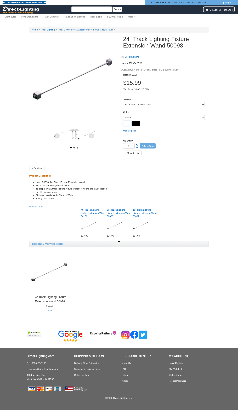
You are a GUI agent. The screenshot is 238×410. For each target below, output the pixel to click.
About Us (126, 363)
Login (227, 2)
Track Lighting (50, 16)
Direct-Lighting (132, 56)
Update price (129, 130)
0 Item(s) (215, 9)
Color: (126, 112)
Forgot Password (177, 381)
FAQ (123, 369)
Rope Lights (96, 16)
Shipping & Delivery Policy (87, 369)
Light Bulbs (10, 16)
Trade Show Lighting (74, 16)
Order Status (175, 375)
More (130, 16)
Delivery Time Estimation (86, 363)
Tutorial (125, 375)
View (49, 310)
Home (35, 29)
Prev (57, 136)
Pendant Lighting (29, 16)
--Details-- (37, 168)
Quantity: (128, 140)
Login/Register (176, 363)
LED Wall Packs (115, 16)
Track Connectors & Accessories (74, 29)
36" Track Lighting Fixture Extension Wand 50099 (119, 213)
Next (91, 136)
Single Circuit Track (103, 29)
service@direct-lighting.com (43, 369)
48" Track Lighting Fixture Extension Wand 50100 (93, 213)
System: (127, 99)
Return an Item (82, 375)
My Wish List (175, 369)
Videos (124, 381)
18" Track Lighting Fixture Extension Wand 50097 (145, 213)
